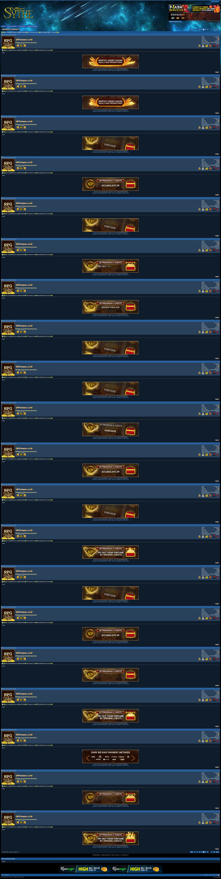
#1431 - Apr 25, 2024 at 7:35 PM (9, 443)
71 (201, 29)
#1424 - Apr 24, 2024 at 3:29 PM (9, 157)
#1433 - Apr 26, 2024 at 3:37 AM (9, 525)
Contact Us (206, 874)
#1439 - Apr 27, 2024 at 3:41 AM (9, 770)
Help (210, 874)
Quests (114, 70)
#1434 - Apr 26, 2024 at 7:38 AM (9, 566)
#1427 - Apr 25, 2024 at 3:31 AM (9, 280)
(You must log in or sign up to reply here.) (10, 851)
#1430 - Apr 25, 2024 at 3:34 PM (9, 402)
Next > (217, 29)
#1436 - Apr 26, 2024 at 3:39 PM (9, 647)
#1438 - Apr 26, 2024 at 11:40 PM (9, 729)
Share (217, 72)
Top (216, 874)
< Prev (191, 29)
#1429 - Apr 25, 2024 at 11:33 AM (9, 361)
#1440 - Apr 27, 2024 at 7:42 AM (9, 811)
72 (203, 29)
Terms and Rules (217, 877)
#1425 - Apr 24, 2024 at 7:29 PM (9, 198)
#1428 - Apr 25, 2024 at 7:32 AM (9, 320)
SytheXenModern (5, 874)
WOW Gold (126, 70)
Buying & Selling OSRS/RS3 (100, 70)
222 (214, 29)
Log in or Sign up (214, 1)
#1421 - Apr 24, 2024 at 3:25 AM (9, 34)
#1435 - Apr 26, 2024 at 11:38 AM (9, 607)
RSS (218, 875)
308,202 (217, 37)
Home (213, 874)
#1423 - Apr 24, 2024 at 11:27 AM (9, 116)
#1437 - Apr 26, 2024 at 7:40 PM (9, 688)
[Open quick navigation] (219, 26)
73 (205, 29)
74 (207, 29)
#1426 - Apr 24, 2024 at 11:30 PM (9, 239)
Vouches (95, 69)
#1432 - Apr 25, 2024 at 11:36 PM (9, 484)
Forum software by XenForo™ (12, 877)
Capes (109, 70)
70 (199, 29)
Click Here (217, 41)
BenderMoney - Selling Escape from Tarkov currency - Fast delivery (110, 855)
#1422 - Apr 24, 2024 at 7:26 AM (9, 75)
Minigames (119, 70)
